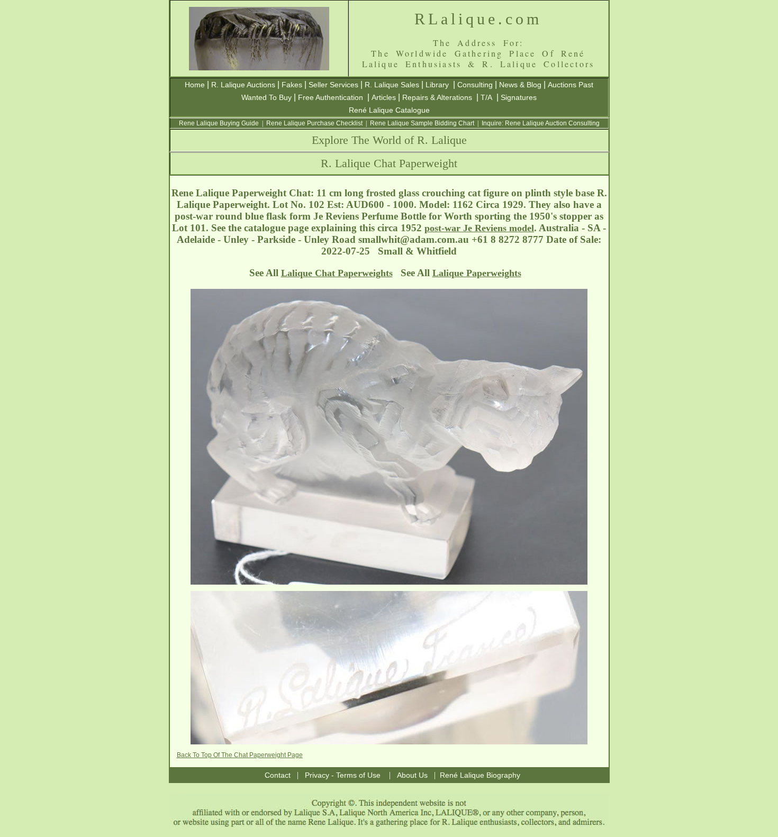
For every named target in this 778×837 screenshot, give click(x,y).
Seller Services (333, 84)
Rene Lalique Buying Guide (219, 123)
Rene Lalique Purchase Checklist (314, 123)
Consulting (475, 84)
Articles (384, 97)
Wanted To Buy (266, 97)
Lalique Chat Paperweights (337, 273)
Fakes (292, 84)
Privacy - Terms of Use (343, 775)
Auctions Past (570, 84)
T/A (486, 97)
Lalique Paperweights (476, 273)
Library (437, 84)
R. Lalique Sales (392, 84)
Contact (278, 775)
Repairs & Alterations (437, 97)
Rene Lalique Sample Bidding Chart (422, 123)
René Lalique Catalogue (389, 110)
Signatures (519, 97)
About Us (412, 775)
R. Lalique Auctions (243, 84)
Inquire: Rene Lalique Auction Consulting (541, 123)
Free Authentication (330, 97)
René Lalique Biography (480, 775)
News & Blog (520, 84)
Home (195, 84)
